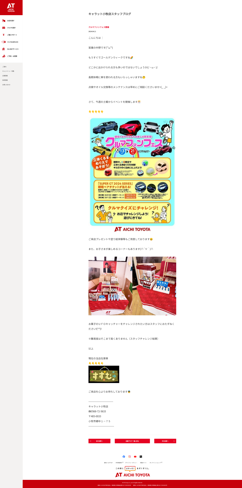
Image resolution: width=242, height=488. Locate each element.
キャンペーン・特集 (8, 71)
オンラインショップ (155, 463)
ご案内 (4, 67)
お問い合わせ (6, 85)
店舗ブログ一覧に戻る (132, 441)
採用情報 (5, 80)
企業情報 (5, 76)
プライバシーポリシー (131, 463)
